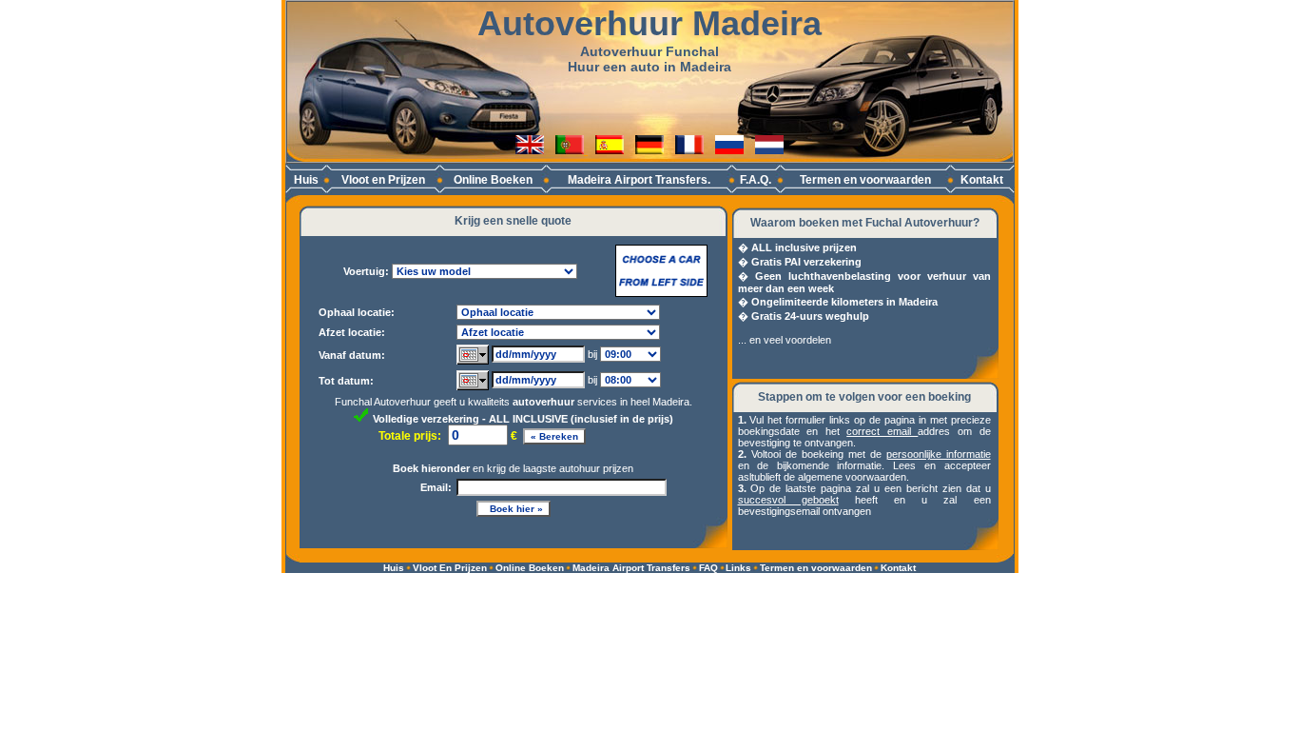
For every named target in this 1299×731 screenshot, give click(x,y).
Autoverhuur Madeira (649, 23)
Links (738, 568)
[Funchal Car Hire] (529, 149)
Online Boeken (493, 180)
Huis (306, 180)
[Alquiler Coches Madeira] (609, 149)
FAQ (708, 568)
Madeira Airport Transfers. (639, 180)
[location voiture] (689, 149)
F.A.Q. (755, 180)
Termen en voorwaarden (865, 180)
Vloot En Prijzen (450, 568)
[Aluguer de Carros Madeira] (571, 149)
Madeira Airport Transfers (631, 568)
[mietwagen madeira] (649, 149)
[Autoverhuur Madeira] (769, 149)
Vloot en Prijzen (383, 180)
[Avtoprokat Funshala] (729, 149)
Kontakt (981, 180)
